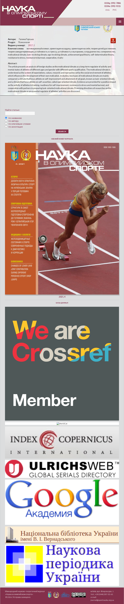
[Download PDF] (113, 40)
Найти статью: (12, 109)
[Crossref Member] (62, 364)
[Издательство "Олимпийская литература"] (65, 595)
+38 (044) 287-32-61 (104, 594)
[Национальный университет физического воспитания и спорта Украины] (107, 26)
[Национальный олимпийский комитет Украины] (87, 26)
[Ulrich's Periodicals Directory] (62, 469)
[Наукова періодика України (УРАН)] (62, 565)
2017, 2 (31, 45)
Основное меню (120, 21)
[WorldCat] (62, 423)
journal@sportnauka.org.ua (102, 600)
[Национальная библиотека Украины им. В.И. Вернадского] (62, 534)
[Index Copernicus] (62, 442)
